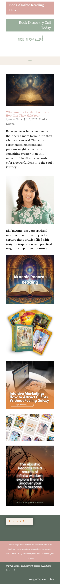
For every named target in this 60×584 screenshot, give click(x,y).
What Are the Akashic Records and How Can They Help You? (29, 114)
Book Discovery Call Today (35, 25)
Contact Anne (19, 521)
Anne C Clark (48, 579)
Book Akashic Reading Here (26, 7)
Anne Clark (15, 119)
